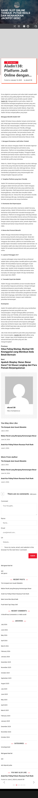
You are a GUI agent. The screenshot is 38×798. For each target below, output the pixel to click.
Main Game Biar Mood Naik (9, 599)
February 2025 (5, 716)
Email (3, 528)
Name (3, 518)
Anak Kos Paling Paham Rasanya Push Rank (17, 445)
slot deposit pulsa (6, 765)
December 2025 (6, 662)
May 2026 (4, 635)
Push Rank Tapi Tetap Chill (9, 604)
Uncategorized (5, 747)
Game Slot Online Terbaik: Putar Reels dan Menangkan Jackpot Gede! (15, 14)
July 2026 (4, 624)
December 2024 (6, 726)
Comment (4, 501)
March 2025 (5, 710)
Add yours (33, 494)
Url (2, 538)
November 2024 (6, 732)
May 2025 (4, 699)
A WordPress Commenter (9, 614)
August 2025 (5, 683)
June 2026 (4, 630)
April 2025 (4, 705)
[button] (4, 782)
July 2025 (4, 689)
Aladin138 (4, 101)
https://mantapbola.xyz (13, 411)
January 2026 (5, 656)
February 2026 (5, 651)
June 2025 (4, 694)
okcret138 (29, 80)
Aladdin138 (17, 335)
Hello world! (22, 614)
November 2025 (6, 667)
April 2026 (4, 640)
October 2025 (5, 673)
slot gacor (4, 573)
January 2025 (5, 721)
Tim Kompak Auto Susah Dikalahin (13, 427)
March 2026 (5, 646)
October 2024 (5, 737)
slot (2, 571)
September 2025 (6, 678)
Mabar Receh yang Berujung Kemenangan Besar (18, 436)
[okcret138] (19, 390)
